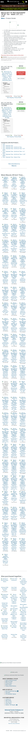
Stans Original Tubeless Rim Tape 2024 (4, 620)
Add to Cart (21, 108)
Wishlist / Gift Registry (10, 704)
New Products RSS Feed (11, 691)
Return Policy (8, 684)
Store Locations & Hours (11, 680)
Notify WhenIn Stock (21, 73)
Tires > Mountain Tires (8, 145)
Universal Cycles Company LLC (14, 710)
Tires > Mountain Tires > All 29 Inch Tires (12, 147)
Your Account (8, 702)
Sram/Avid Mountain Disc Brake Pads (4, 636)
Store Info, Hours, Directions (14, 723)
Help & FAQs (8, 700)
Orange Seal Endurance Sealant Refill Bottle (5, 605)
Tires (4, 144)
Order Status (8, 703)
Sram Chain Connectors (14, 588)
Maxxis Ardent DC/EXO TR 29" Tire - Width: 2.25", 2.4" (14, 624)
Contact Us (8, 699)
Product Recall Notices (10, 686)
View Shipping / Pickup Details (14, 97)
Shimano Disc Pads (14, 635)
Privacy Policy (8, 683)
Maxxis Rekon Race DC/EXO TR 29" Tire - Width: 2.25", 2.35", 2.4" (23, 625)
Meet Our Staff (8, 681)
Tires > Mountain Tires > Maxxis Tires (11, 157)
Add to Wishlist (21, 78)
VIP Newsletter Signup (10, 694)
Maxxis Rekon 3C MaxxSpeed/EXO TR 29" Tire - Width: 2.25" (24, 607)
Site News (7, 692)
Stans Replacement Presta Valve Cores (23, 636)
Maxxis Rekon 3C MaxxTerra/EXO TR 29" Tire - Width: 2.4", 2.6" (14, 609)
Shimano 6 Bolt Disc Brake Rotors (4, 589)
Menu (3, 18)
